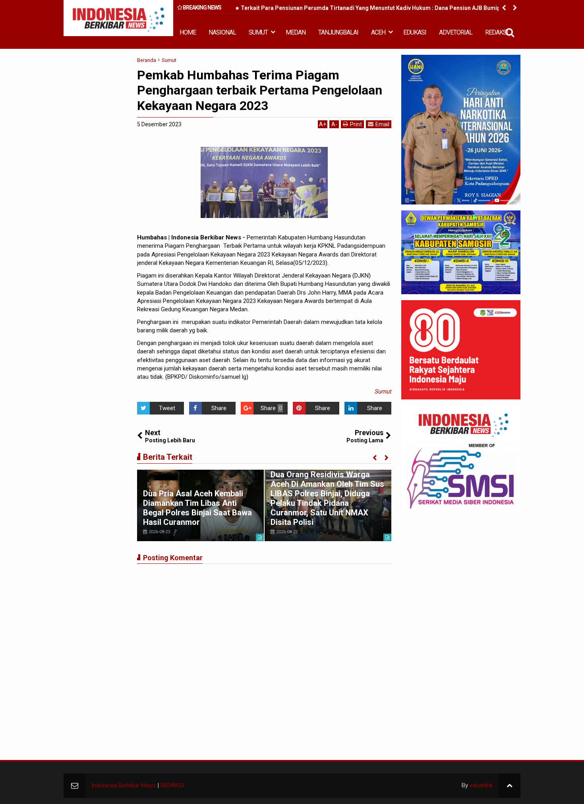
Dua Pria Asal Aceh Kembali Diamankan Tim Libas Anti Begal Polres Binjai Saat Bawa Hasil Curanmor (197, 508)
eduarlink (481, 785)
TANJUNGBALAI (338, 32)
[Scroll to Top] (509, 785)
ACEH (378, 32)
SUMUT (258, 32)
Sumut (382, 391)
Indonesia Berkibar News (123, 785)
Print (356, 124)
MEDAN (296, 32)
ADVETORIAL (455, 32)
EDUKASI (414, 32)
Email (382, 124)
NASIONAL (222, 32)
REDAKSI (496, 32)
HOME (188, 32)
